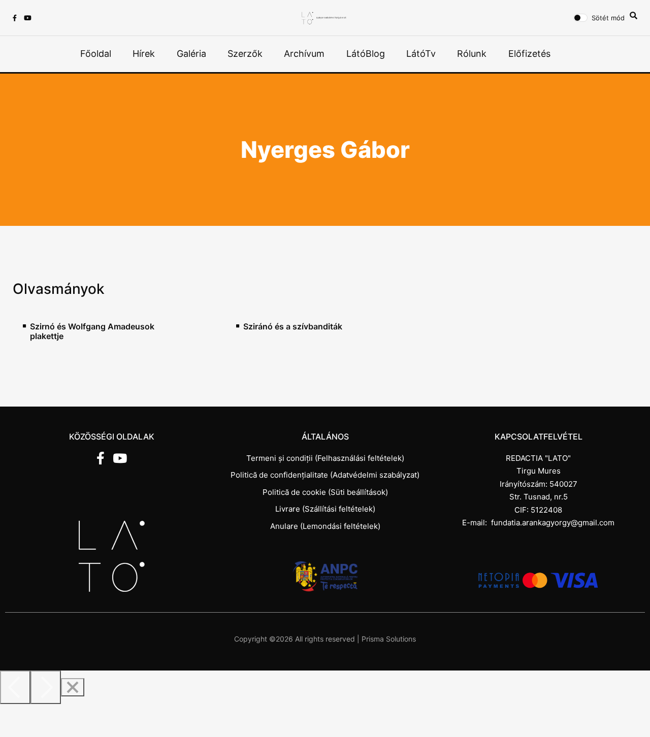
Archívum (304, 53)
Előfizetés (529, 53)
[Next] (45, 687)
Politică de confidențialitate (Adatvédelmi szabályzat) (325, 475)
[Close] (72, 687)
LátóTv (421, 53)
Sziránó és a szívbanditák (292, 326)
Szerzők (245, 53)
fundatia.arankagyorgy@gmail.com (552, 522)
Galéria (191, 53)
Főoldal (95, 53)
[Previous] (15, 687)
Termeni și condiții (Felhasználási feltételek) (325, 458)
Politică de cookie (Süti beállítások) (325, 492)
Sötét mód (608, 18)
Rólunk (471, 53)
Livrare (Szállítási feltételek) (325, 509)
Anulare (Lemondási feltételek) (325, 526)
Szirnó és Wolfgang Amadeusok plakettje (92, 331)
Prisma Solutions (389, 638)
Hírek (144, 53)
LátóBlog (365, 53)
